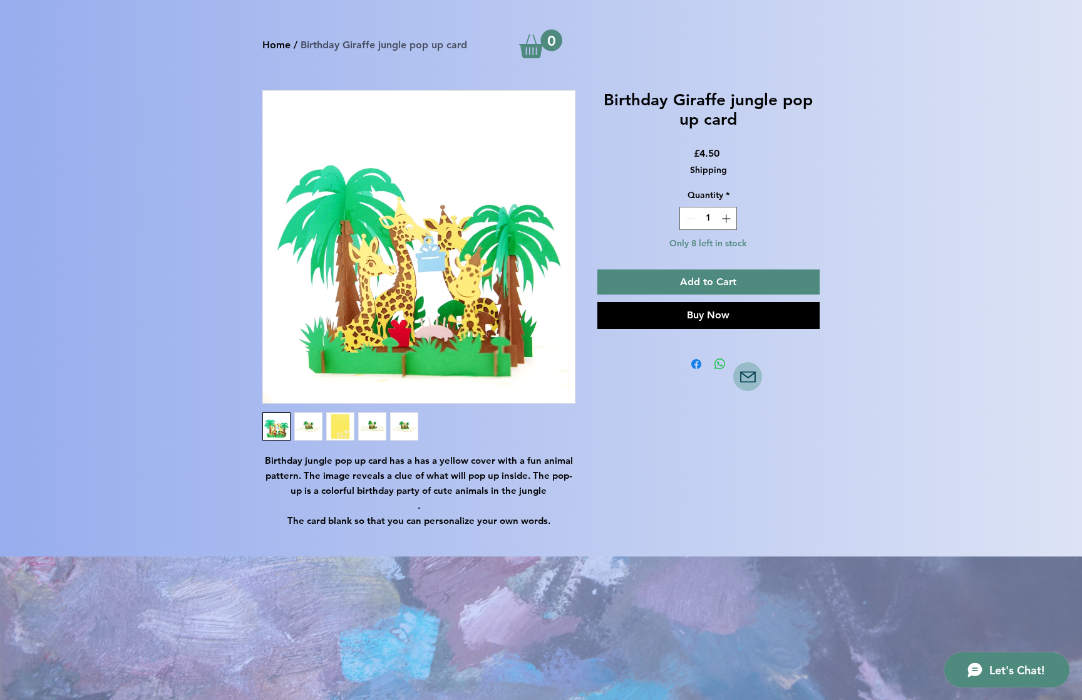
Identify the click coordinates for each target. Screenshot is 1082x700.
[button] (540, 43)
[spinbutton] (708, 218)
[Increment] (727, 218)
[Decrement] (689, 218)
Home (276, 45)
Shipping (708, 169)
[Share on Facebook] (696, 364)
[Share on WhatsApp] (720, 364)
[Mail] (747, 376)
